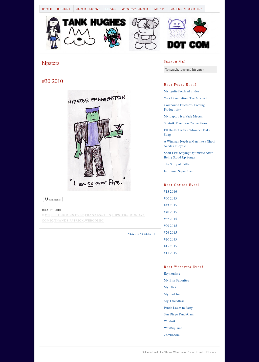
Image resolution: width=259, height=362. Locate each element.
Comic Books (88, 9)
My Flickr (171, 287)
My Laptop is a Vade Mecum (183, 116)
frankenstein (98, 215)
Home (47, 9)
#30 (47, 215)
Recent (64, 9)
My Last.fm (172, 294)
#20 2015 (170, 239)
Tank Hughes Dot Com (129, 33)
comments (52, 199)
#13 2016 (170, 191)
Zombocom (172, 334)
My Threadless (174, 300)
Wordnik (170, 321)
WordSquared (173, 328)
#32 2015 (170, 218)
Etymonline (172, 273)
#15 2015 (170, 246)
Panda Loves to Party (178, 307)
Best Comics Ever (67, 215)
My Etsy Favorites (176, 280)
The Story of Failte (176, 164)
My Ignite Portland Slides (181, 91)
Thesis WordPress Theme (179, 352)
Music (160, 9)
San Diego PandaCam (178, 314)
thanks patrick (69, 220)
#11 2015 (170, 253)
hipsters (120, 215)
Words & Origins (186, 9)
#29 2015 (170, 225)
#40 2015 (170, 212)
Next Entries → (142, 233)
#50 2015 (170, 198)
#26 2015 (170, 232)
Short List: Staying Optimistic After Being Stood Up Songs (188, 154)
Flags (111, 9)
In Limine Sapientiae (178, 171)
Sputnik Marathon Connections (185, 123)
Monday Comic (135, 9)
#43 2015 (170, 205)
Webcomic (94, 220)
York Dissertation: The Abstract (185, 98)
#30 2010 (52, 81)
